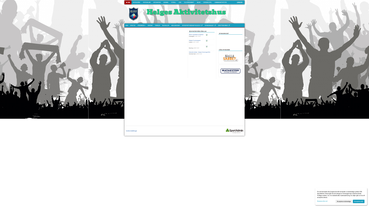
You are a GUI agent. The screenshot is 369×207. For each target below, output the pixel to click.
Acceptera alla (358, 201)
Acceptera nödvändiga (344, 201)
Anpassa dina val (322, 201)
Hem (128, 2)
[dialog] (341, 196)
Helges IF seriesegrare (195, 40)
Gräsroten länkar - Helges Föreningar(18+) (199, 52)
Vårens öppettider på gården (196, 34)
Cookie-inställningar (131, 131)
